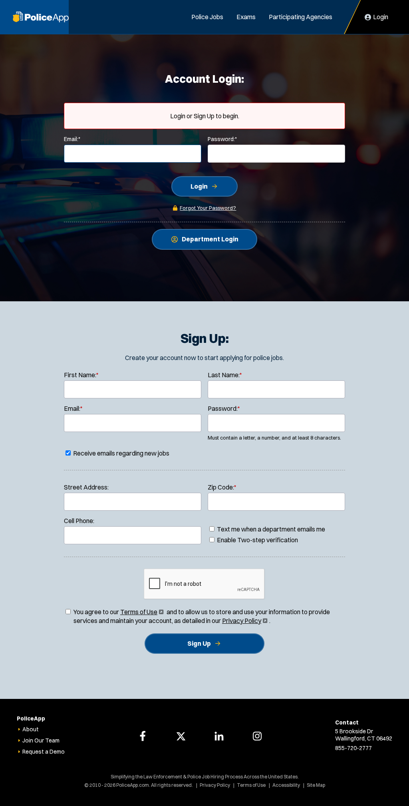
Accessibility (286, 785)
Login (199, 186)
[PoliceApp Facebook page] (142, 736)
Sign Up (199, 643)
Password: (222, 139)
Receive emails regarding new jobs (120, 453)
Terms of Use (141, 612)
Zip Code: (222, 487)
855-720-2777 (353, 748)
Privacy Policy (244, 621)
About (30, 729)
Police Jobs (207, 17)
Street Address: (86, 487)
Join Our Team (41, 740)
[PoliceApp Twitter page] (181, 736)
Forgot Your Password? (208, 208)
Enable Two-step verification (257, 540)
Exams (246, 17)
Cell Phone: (79, 521)
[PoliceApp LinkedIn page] (218, 736)
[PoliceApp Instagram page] (257, 736)
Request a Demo (43, 751)
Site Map (316, 785)
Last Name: (225, 375)
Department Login (210, 239)
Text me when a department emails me (270, 529)
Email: (72, 139)
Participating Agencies (300, 17)
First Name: (81, 375)
